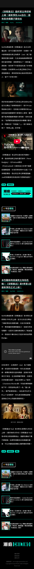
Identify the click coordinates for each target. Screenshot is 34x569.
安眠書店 (10, 185)
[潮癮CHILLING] (17, 544)
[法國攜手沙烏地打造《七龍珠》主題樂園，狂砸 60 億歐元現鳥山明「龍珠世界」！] (6, 218)
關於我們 (17, 554)
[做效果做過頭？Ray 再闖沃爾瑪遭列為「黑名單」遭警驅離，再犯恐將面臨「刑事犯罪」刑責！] (6, 269)
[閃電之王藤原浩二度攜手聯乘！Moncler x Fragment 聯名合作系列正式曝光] (6, 256)
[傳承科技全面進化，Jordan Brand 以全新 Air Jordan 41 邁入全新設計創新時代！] (6, 243)
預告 (17, 451)
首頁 (3, 22)
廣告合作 (17, 558)
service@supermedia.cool (20, 561)
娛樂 (7, 22)
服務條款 (17, 556)
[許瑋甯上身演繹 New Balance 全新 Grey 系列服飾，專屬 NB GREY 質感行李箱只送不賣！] (6, 231)
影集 (3, 185)
